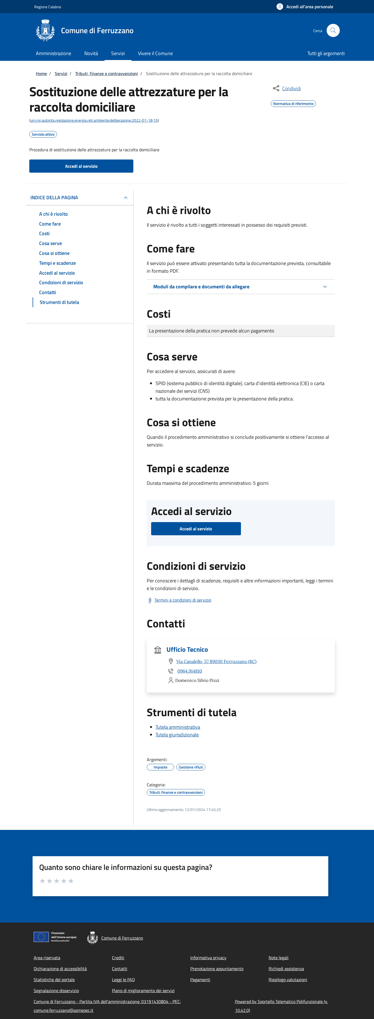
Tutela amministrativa (178, 727)
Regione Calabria (47, 7)
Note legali (279, 957)
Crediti (118, 957)
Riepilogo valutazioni (288, 979)
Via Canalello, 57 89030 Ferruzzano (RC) (216, 661)
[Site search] (333, 30)
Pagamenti (200, 979)
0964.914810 (189, 671)
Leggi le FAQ (123, 979)
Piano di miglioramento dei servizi (143, 990)
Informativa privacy (208, 957)
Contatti (119, 968)
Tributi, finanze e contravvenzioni (106, 73)
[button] (305, 6)
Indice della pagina (54, 197)
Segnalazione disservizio (56, 990)
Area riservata (47, 957)
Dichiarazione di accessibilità (60, 968)
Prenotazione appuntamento (216, 968)
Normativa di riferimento (293, 103)
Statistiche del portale (54, 979)
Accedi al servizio (81, 166)
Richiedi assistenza (286, 968)
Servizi (61, 73)
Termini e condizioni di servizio (182, 600)
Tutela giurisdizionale (177, 734)
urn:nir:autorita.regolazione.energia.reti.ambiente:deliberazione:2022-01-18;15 (94, 120)
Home (41, 73)
